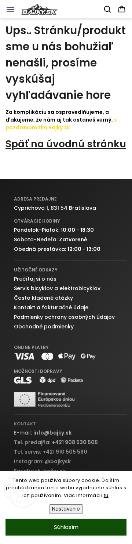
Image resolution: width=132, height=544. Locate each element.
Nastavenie (66, 508)
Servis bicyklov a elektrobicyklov (57, 288)
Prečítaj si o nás (35, 278)
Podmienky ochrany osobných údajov (64, 317)
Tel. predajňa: (56, 442)
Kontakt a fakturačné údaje (51, 307)
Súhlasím (66, 527)
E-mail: (43, 432)
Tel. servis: (50, 451)
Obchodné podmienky (44, 326)
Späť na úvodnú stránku (66, 144)
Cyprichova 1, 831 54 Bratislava (55, 208)
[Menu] (12, 11)
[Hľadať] (107, 9)
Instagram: (42, 461)
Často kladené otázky (43, 298)
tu (106, 495)
